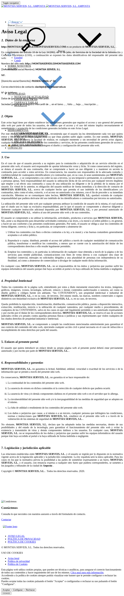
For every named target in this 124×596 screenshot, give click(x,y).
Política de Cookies (17, 564)
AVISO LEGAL (16, 536)
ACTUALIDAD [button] (17, 93)
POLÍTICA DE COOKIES (22, 541)
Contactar (6, 519)
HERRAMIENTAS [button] (18, 130)
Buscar (11, 25)
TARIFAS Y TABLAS (26, 102)
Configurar (18, 590)
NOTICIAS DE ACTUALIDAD (31, 96)
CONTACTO (15, 147)
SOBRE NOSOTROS (19, 66)
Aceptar (6, 590)
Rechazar (30, 590)
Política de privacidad (19, 561)
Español (18, 57)
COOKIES (6, 593)
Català (17, 60)
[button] (15, 22)
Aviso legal (13, 558)
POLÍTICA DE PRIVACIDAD (24, 539)
